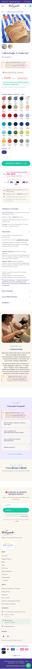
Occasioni (4, 574)
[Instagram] (8, 636)
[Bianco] (21, 107)
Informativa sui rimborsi (9, 604)
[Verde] (15, 132)
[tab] (4, 46)
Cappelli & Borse (6, 559)
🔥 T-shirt (4, 556)
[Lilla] (21, 115)
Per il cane (5, 568)
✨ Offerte (5, 580)
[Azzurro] (4, 124)
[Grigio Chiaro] (27, 141)
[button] (29, 6)
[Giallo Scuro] (4, 141)
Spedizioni (5, 595)
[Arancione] (10, 141)
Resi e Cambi (5, 598)
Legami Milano (6, 577)
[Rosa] (27, 107)
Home (3, 12)
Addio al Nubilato (7, 571)
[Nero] (10, 107)
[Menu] (2, 6)
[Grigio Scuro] (21, 141)
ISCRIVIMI (8, 510)
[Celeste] (27, 115)
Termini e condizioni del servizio (11, 601)
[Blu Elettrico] (21, 124)
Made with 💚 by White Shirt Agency (16, 665)
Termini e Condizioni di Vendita (11, 588)
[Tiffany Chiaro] (4, 132)
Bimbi (3, 562)
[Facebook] (3, 636)
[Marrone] (15, 141)
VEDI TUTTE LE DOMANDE (16, 454)
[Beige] (15, 107)
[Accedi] (25, 6)
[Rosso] (10, 115)
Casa (3, 565)
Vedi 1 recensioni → (7, 57)
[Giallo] (27, 132)
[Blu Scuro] (15, 124)
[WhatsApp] (28, 665)
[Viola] (15, 115)
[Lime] (21, 132)
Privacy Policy (24, 516)
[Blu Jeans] (27, 124)
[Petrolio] (10, 124)
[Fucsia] (4, 115)
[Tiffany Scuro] (10, 132)
